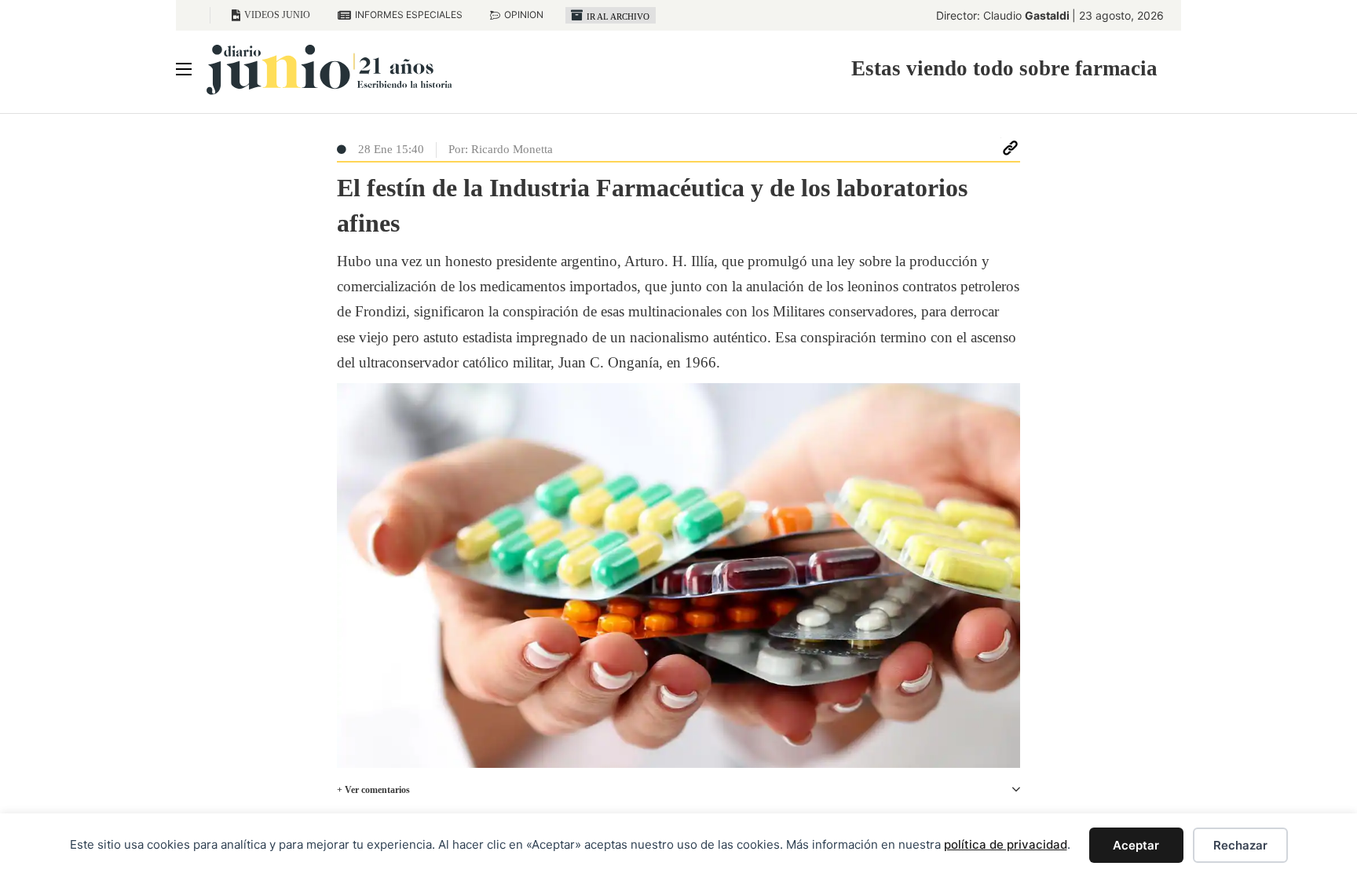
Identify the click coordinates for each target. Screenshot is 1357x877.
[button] (678, 790)
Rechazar (1240, 845)
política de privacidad (1005, 844)
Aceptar (1136, 845)
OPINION (523, 14)
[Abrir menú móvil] (184, 69)
